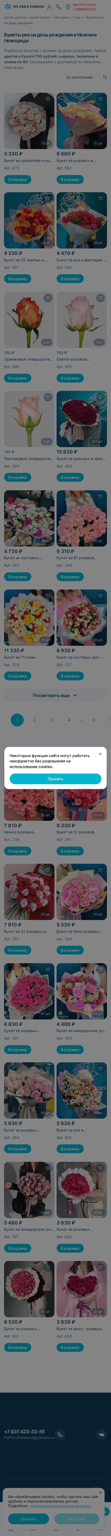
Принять (55, 779)
